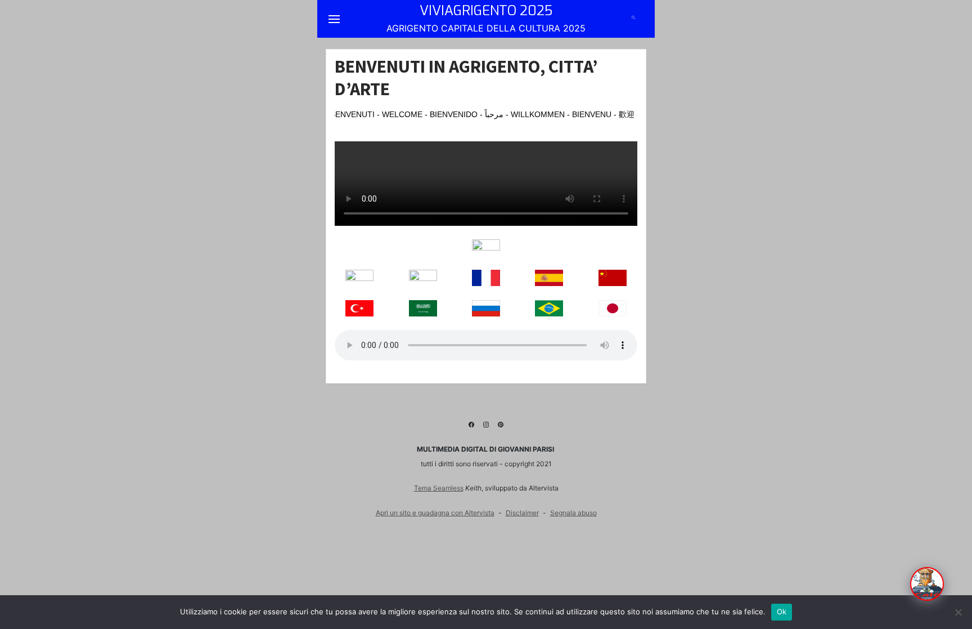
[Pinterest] (501, 423)
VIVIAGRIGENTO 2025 (486, 11)
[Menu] (334, 18)
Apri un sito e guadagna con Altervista (435, 512)
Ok (782, 611)
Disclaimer (522, 512)
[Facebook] (471, 423)
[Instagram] (486, 423)
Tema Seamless (439, 488)
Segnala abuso (573, 512)
